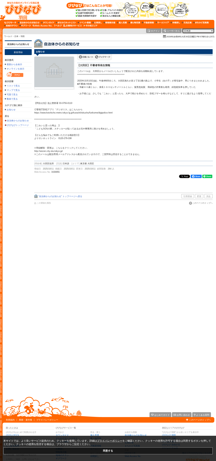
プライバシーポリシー (47, 420)
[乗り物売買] (134, 23)
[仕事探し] (97, 23)
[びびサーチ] (10, 23)
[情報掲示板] (109, 23)
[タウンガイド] (47, 23)
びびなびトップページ (18, 125)
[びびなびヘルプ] (58, 26)
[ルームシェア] (162, 23)
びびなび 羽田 (169, 435)
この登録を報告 (44, 203)
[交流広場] (187, 23)
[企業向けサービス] (72, 26)
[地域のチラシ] (11, 26)
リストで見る (13, 86)
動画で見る (12, 99)
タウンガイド (62, 435)
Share (197, 176)
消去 (208, 196)
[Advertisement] (18, 182)
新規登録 (18, 52)
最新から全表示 (14, 64)
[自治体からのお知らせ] (28, 23)
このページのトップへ (202, 203)
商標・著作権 (25, 420)
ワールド (8, 36)
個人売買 (94, 435)
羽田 (23, 36)
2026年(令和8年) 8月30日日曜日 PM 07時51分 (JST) (190, 37)
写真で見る (12, 94)
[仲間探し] (175, 23)
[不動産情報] (148, 23)
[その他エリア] (90, 26)
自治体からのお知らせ (18, 44)
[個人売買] (122, 23)
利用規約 (10, 420)
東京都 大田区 (87, 163)
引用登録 (187, 196)
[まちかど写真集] (201, 23)
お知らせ (11, 110)
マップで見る (13, 90)
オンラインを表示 (15, 69)
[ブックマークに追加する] (102, 56)
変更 (199, 196)
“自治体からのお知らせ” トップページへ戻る (60, 196)
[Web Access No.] (42, 26)
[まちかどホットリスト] (66, 23)
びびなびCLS (12, 435)
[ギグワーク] (25, 26)
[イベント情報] (84, 23)
